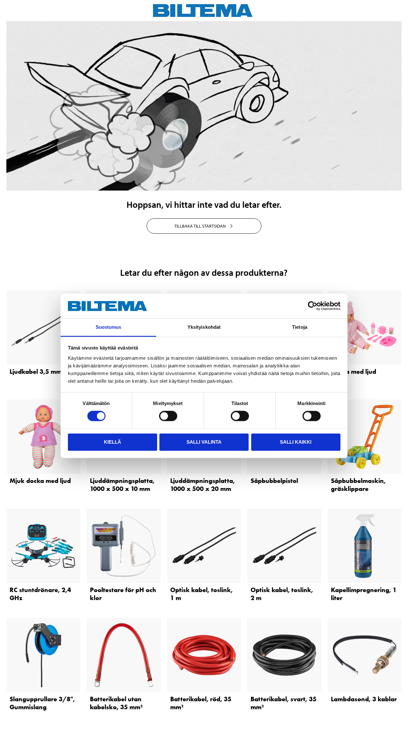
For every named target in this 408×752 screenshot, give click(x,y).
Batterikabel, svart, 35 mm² (284, 703)
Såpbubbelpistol (274, 481)
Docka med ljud (353, 371)
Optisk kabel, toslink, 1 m (201, 594)
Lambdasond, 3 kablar (364, 699)
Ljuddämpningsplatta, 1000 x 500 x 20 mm (202, 485)
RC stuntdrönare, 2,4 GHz (40, 594)
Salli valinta (204, 442)
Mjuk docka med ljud (40, 481)
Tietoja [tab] (299, 327)
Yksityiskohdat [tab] (204, 327)
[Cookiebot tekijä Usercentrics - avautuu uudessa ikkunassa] (312, 306)
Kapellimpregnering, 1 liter (364, 594)
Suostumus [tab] (108, 327)
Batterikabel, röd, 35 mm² (200, 703)
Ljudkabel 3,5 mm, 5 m (43, 371)
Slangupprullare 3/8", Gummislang (42, 703)
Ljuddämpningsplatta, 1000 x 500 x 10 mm (122, 485)
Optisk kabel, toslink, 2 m (282, 594)
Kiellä (112, 442)
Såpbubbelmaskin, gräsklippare (358, 485)
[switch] (168, 416)
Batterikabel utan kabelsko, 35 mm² (116, 703)
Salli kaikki (295, 442)
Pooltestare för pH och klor (123, 594)
